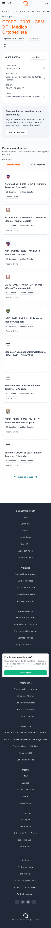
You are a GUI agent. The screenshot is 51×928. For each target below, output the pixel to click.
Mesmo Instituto (37, 164)
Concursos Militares (18, 11)
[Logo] (25, 3)
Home (4, 11)
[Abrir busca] (9, 3)
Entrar (46, 3)
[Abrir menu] (3, 3)
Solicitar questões (16, 132)
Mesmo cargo (13, 164)
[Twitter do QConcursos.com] (22, 902)
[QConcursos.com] (25, 915)
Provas (31, 11)
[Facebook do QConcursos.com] (17, 902)
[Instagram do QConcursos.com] (34, 902)
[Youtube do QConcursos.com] (28, 902)
